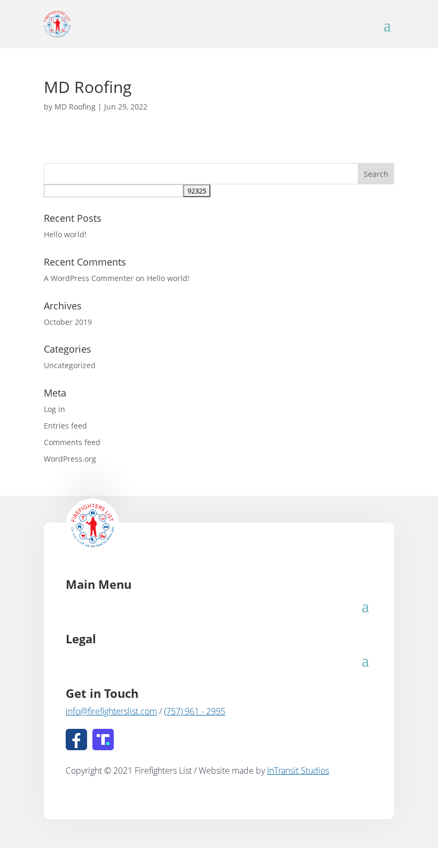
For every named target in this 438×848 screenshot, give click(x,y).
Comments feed (72, 442)
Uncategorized (70, 365)
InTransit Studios (298, 770)
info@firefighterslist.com (111, 711)
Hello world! (65, 234)
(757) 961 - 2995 (194, 711)
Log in (54, 409)
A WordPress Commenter (89, 278)
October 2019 (68, 322)
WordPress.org (70, 459)
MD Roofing (75, 107)
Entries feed (65, 426)
